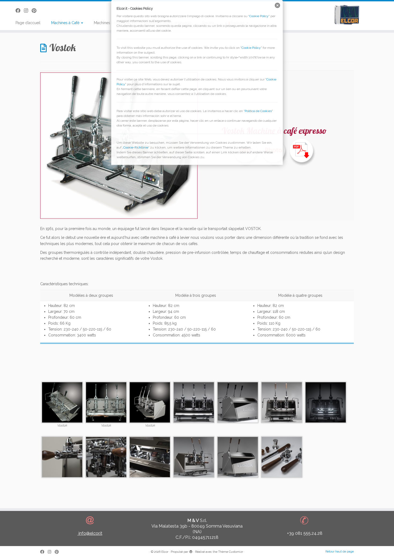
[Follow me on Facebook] (44, 552)
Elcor (164, 552)
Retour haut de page (339, 551)
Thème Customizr (230, 552)
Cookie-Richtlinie (135, 147)
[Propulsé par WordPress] (191, 551)
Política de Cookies (258, 111)
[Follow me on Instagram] (51, 552)
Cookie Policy (259, 16)
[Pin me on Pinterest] (58, 552)
